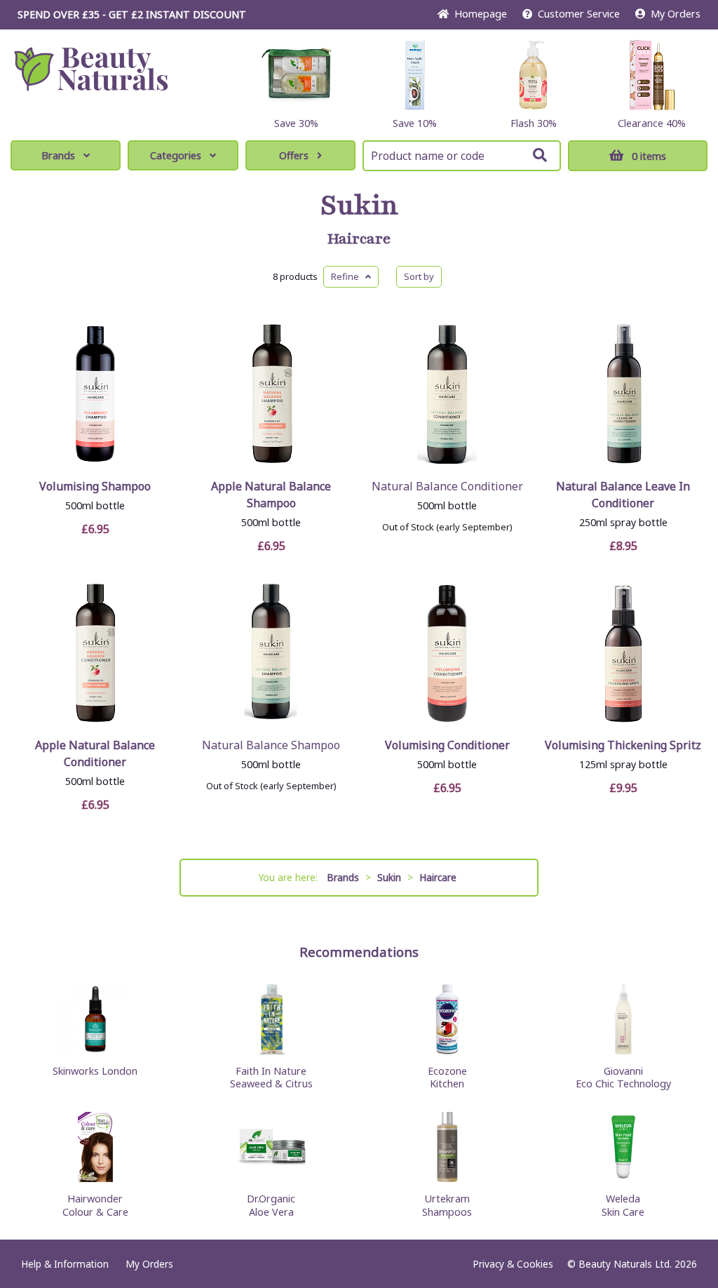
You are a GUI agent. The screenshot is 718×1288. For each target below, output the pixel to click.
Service (579, 13)
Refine (348, 276)
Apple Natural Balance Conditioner (95, 753)
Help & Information (65, 1263)
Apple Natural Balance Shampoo (271, 494)
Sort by (419, 276)
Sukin (359, 205)
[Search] (540, 155)
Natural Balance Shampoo (271, 745)
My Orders (672, 13)
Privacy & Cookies (513, 1263)
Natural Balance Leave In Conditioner (623, 494)
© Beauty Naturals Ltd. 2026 (632, 1263)
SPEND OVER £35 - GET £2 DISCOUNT (132, 14)
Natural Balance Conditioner (447, 486)
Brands (58, 155)
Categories (175, 155)
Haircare (359, 239)
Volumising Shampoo (95, 486)
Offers (294, 155)
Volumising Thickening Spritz (623, 745)
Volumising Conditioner (447, 745)
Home (478, 13)
